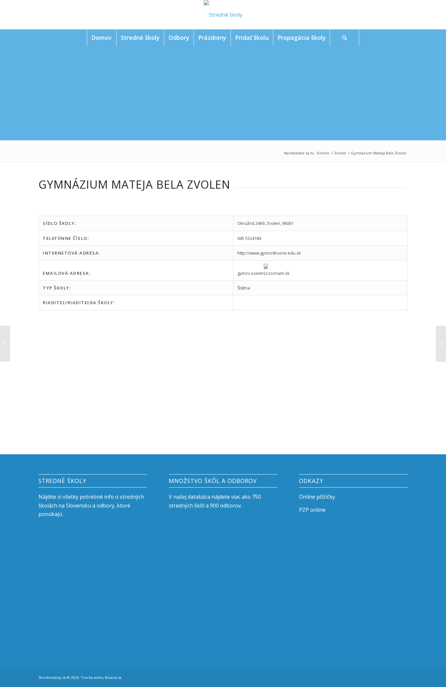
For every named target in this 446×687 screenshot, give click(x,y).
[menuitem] (101, 37)
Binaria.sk (113, 677)
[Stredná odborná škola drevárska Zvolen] (5, 344)
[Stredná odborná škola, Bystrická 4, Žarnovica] (441, 344)
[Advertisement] (223, 94)
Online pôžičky (317, 496)
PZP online (312, 509)
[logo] (223, 14)
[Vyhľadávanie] (344, 37)
